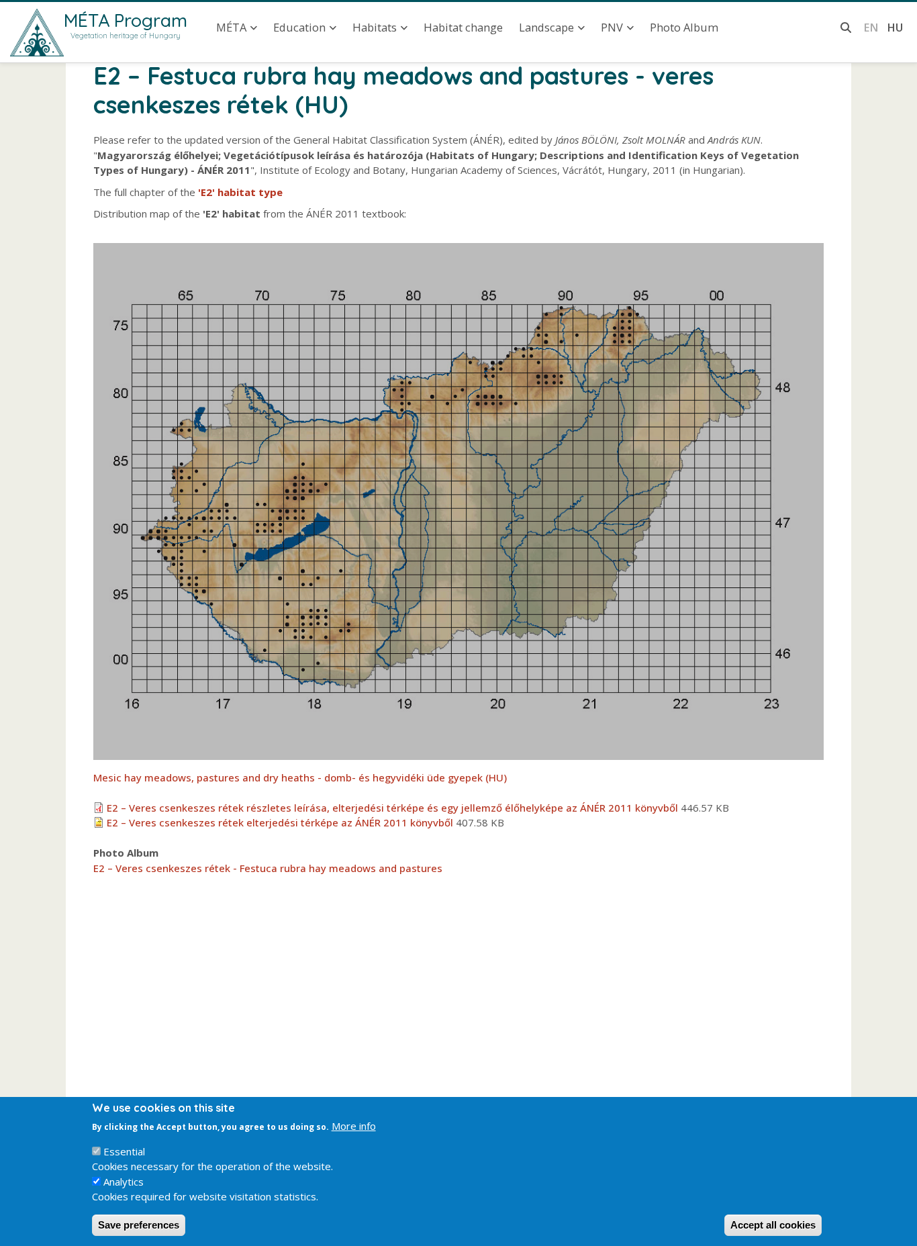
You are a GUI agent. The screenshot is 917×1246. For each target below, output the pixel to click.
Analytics (123, 1181)
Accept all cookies (773, 1225)
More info (354, 1126)
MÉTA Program (125, 20)
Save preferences (138, 1225)
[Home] (37, 32)
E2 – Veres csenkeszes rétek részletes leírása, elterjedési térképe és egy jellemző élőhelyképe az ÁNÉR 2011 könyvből (392, 807)
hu (895, 27)
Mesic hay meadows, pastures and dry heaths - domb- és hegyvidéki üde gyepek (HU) (300, 777)
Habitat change (463, 27)
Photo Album (684, 27)
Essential (124, 1151)
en (871, 27)
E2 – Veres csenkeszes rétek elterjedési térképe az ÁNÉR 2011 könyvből (280, 822)
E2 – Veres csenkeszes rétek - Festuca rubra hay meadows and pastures (267, 868)
